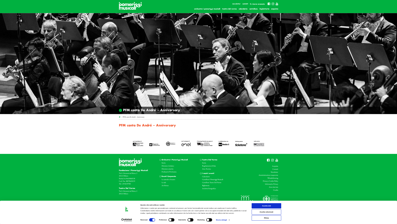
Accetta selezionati (266, 212)
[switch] (171, 220)
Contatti (245, 4)
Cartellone (253, 9)
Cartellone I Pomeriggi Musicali (212, 179)
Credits (275, 190)
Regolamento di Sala (209, 166)
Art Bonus (165, 185)
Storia (164, 163)
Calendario (243, 9)
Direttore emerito (167, 169)
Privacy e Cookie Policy (270, 181)
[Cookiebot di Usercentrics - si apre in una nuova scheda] (127, 220)
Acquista (274, 9)
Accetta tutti (266, 206)
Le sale (164, 182)
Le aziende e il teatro (168, 179)
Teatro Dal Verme (229, 9)
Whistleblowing (272, 178)
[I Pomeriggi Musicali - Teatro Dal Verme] (130, 7)
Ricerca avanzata (258, 4)
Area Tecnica (206, 169)
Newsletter (236, 4)
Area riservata (273, 187)
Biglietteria (264, 9)
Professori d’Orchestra (169, 172)
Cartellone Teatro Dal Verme (211, 182)
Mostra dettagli (221, 220)
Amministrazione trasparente (268, 175)
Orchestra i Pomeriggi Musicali (207, 9)
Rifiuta (266, 218)
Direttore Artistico (168, 166)
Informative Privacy (271, 184)
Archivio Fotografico (209, 188)
